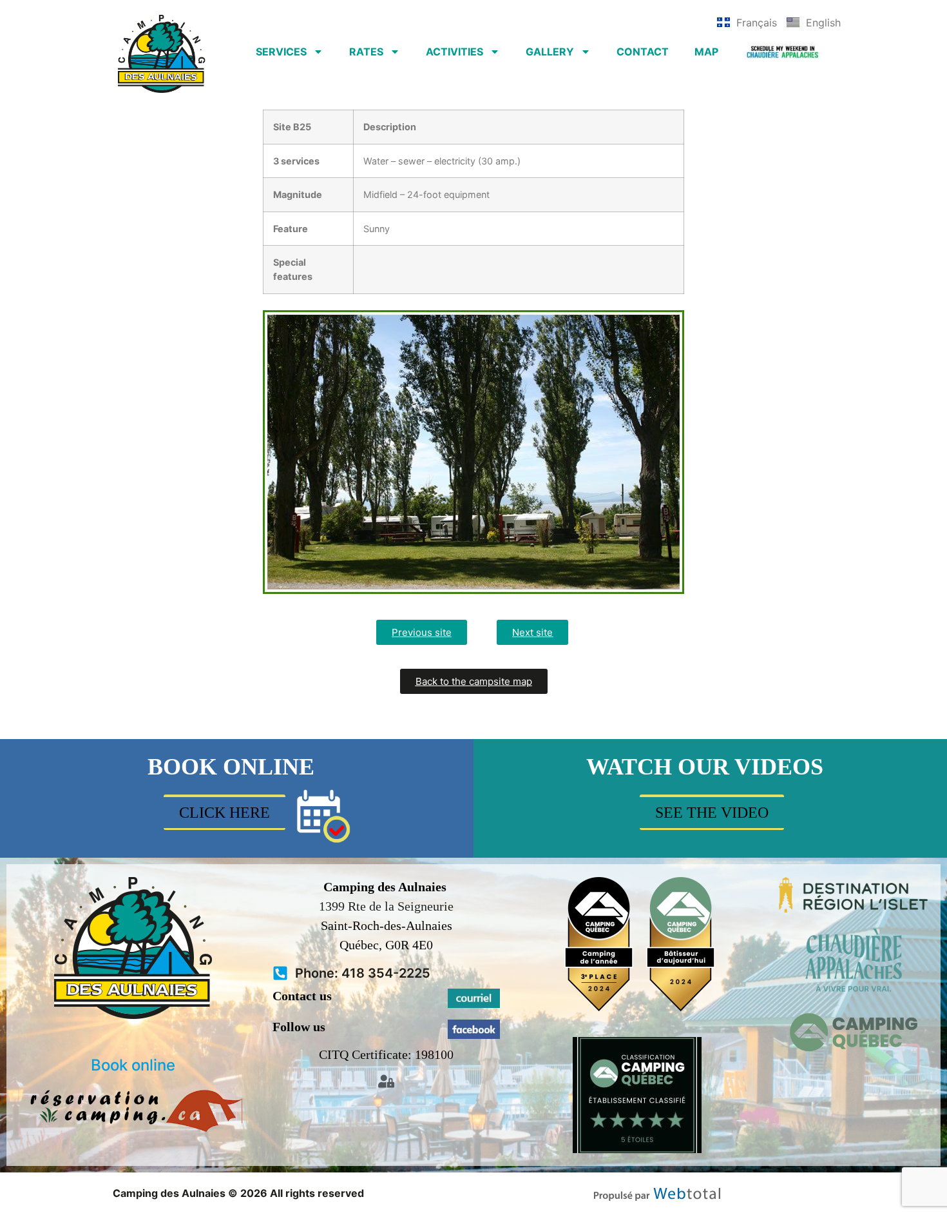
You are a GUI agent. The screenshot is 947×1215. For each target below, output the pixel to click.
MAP (706, 51)
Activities (454, 51)
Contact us (302, 996)
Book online (133, 1065)
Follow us (299, 1027)
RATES (366, 51)
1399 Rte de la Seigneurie (386, 906)
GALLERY (550, 51)
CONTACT (643, 51)
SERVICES (281, 51)
